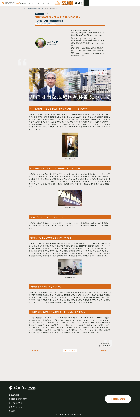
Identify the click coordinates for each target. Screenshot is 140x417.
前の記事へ (36, 351)
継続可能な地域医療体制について (35, 8)
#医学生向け (44, 23)
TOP (25, 8)
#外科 (55, 23)
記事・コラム (39, 13)
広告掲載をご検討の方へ (18, 399)
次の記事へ (104, 351)
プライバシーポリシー (17, 407)
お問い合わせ (119, 399)
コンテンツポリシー (16, 403)
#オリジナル (38, 23)
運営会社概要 (14, 395)
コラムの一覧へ (70, 351)
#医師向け (50, 23)
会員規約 (12, 411)
